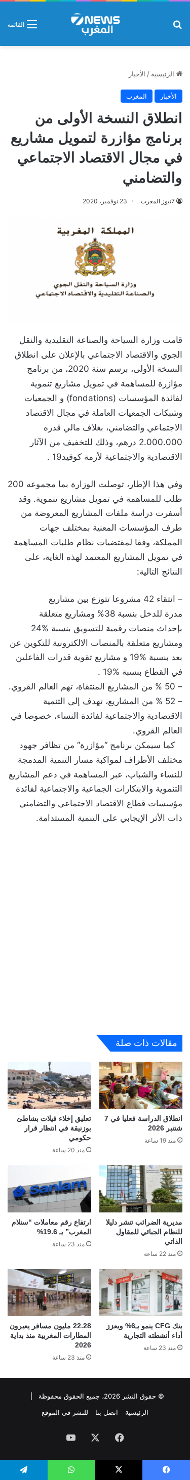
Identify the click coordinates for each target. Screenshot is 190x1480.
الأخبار (137, 74)
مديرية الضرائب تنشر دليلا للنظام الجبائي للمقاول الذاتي (144, 1231)
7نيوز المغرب (158, 201)
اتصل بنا (106, 1412)
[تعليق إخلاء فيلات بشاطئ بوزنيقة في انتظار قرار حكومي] (49, 1085)
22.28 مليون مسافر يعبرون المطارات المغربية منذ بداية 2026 (50, 1335)
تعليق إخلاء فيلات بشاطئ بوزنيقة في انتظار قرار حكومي (54, 1128)
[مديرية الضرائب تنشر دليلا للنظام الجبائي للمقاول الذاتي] (141, 1188)
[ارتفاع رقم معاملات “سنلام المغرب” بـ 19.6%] (49, 1188)
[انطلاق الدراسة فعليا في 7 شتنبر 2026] (141, 1085)
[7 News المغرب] (95, 24)
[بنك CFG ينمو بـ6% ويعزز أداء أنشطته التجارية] (141, 1292)
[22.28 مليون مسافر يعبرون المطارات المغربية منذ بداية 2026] (49, 1292)
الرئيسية (163, 74)
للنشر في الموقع (65, 1412)
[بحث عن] (177, 27)
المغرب (136, 96)
